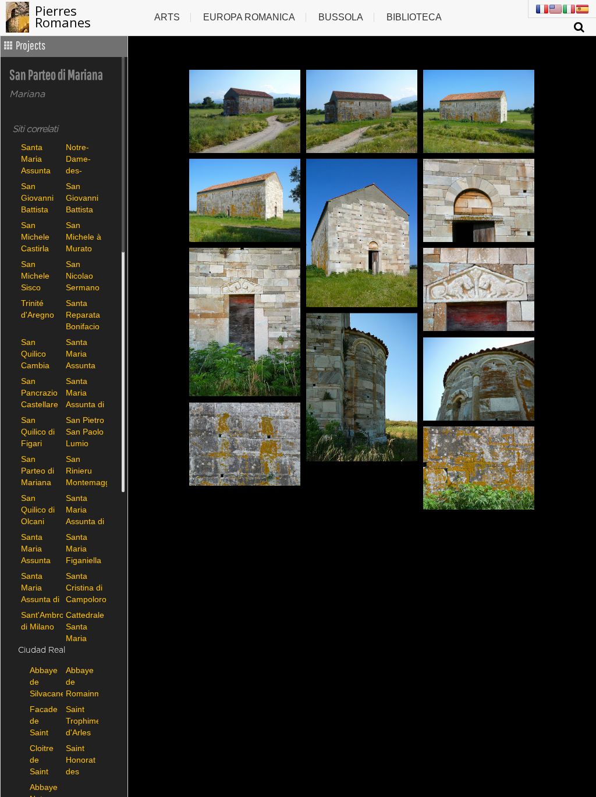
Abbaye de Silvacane (45, 682)
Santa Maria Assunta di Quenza (85, 509)
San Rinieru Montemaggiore (85, 470)
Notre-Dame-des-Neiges (78, 159)
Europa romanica (249, 17)
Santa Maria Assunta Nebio (36, 548)
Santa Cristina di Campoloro (85, 587)
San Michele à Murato (83, 236)
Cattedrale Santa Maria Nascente (85, 626)
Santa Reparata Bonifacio (83, 314)
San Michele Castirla (35, 236)
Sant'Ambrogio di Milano (40, 620)
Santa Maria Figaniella (83, 548)
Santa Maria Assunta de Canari (84, 353)
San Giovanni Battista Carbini (37, 198)
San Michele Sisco (35, 275)
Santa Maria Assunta (36, 159)
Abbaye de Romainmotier (81, 682)
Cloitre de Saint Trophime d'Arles (45, 759)
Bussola (340, 17)
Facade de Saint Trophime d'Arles (45, 720)
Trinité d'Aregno (37, 308)
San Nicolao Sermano (83, 275)
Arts (167, 17)
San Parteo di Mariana (37, 470)
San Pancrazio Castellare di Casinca (40, 392)
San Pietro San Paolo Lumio (85, 431)
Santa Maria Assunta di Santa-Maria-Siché (40, 587)
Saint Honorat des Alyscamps (81, 759)
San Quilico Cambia (35, 353)
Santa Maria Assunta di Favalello (85, 392)
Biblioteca (414, 17)
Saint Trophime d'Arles (81, 720)
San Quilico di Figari (38, 431)
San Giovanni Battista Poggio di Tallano (83, 198)
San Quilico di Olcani (38, 509)
